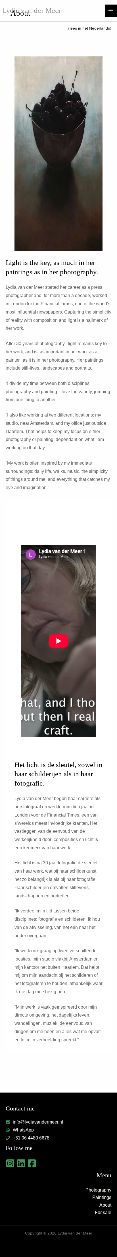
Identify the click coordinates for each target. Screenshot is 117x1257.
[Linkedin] (21, 1163)
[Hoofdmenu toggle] (111, 11)
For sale (103, 1212)
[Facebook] (31, 1163)
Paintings (101, 1197)
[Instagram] (10, 1163)
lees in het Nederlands (90, 28)
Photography (98, 1190)
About (105, 1205)
